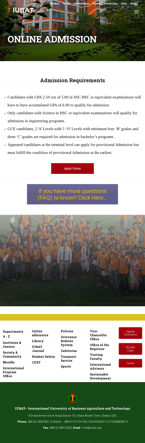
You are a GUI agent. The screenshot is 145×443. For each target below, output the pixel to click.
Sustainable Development (100, 376)
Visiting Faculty (96, 357)
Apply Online (72, 168)
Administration (81, 3)
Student (55, 3)
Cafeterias (69, 351)
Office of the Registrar (99, 347)
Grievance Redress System (69, 341)
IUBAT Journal (38, 349)
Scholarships (111, 3)
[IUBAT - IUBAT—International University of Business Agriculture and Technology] (20, 12)
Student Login (130, 349)
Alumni (96, 3)
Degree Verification (130, 333)
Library (38, 341)
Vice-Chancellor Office (98, 335)
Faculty (66, 3)
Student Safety (43, 357)
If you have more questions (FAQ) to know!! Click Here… (72, 194)
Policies (67, 331)
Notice (134, 3)
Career (130, 363)
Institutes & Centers (12, 345)
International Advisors (100, 366)
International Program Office (13, 372)
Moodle (9, 362)
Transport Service (68, 358)
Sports (66, 366)
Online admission (40, 333)
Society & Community (12, 354)
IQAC (124, 3)
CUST (36, 362)
